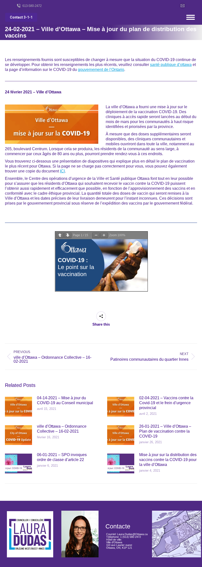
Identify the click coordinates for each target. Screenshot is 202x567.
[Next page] (67, 235)
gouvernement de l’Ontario (101, 69)
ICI (62, 171)
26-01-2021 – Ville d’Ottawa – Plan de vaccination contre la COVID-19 (165, 431)
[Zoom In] (104, 235)
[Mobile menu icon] (190, 17)
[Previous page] (60, 235)
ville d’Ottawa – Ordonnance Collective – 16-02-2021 (61, 428)
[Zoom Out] (96, 235)
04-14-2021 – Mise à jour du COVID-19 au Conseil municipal (65, 400)
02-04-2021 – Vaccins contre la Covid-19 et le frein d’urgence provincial (166, 403)
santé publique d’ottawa (171, 65)
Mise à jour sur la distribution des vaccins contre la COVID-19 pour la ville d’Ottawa (168, 460)
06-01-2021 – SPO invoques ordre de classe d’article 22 (62, 457)
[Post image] (18, 407)
